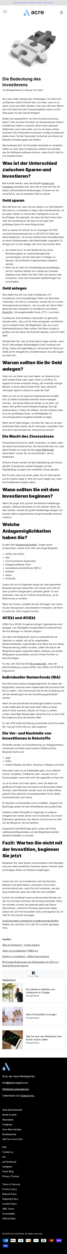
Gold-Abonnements (12, 1109)
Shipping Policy (10, 1199)
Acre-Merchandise (12, 1129)
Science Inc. (28, 1095)
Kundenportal (9, 1134)
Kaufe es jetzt (9, 1114)
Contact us (7, 1152)
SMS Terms (8, 1208)
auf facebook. (9, 1161)
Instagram (7, 1166)
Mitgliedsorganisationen (15, 1089)
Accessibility (8, 1213)
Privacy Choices (10, 1176)
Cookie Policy (9, 1203)
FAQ (4, 1147)
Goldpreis (7, 1124)
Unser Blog (8, 1171)
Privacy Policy (9, 1189)
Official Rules (9, 1218)
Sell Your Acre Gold (12, 1139)
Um (4, 1156)
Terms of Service (11, 1184)
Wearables (7, 1119)
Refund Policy (9, 1194)
